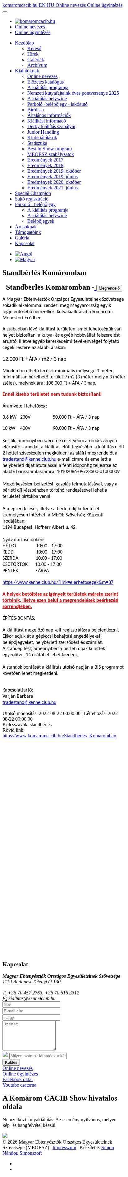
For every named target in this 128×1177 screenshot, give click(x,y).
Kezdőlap (24, 42)
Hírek (33, 54)
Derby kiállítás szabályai (51, 126)
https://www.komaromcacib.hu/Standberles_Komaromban (59, 735)
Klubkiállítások (42, 137)
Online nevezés (71, 5)
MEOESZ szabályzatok (50, 154)
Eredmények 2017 (45, 159)
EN (43, 5)
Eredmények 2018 (45, 165)
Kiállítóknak (27, 70)
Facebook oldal (17, 1079)
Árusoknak (26, 226)
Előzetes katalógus (45, 81)
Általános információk (49, 115)
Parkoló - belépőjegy (35, 204)
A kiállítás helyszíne (47, 98)
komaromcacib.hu (20, 5)
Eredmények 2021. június (52, 187)
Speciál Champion (33, 193)
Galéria (22, 237)
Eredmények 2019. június (52, 176)
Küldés (11, 1062)
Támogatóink (28, 232)
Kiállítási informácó (46, 120)
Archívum (37, 65)
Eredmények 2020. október (54, 182)
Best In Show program (49, 148)
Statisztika (37, 143)
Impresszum (64, 1147)
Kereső (34, 48)
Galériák (35, 59)
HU (51, 5)
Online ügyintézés (104, 5)
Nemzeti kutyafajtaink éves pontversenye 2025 (73, 93)
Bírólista (35, 109)
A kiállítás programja (47, 87)
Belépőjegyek (40, 221)
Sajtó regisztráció (31, 198)
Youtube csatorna (19, 1085)
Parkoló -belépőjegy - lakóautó (57, 104)
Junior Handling (43, 132)
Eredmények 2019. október (54, 171)
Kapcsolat (24, 243)
